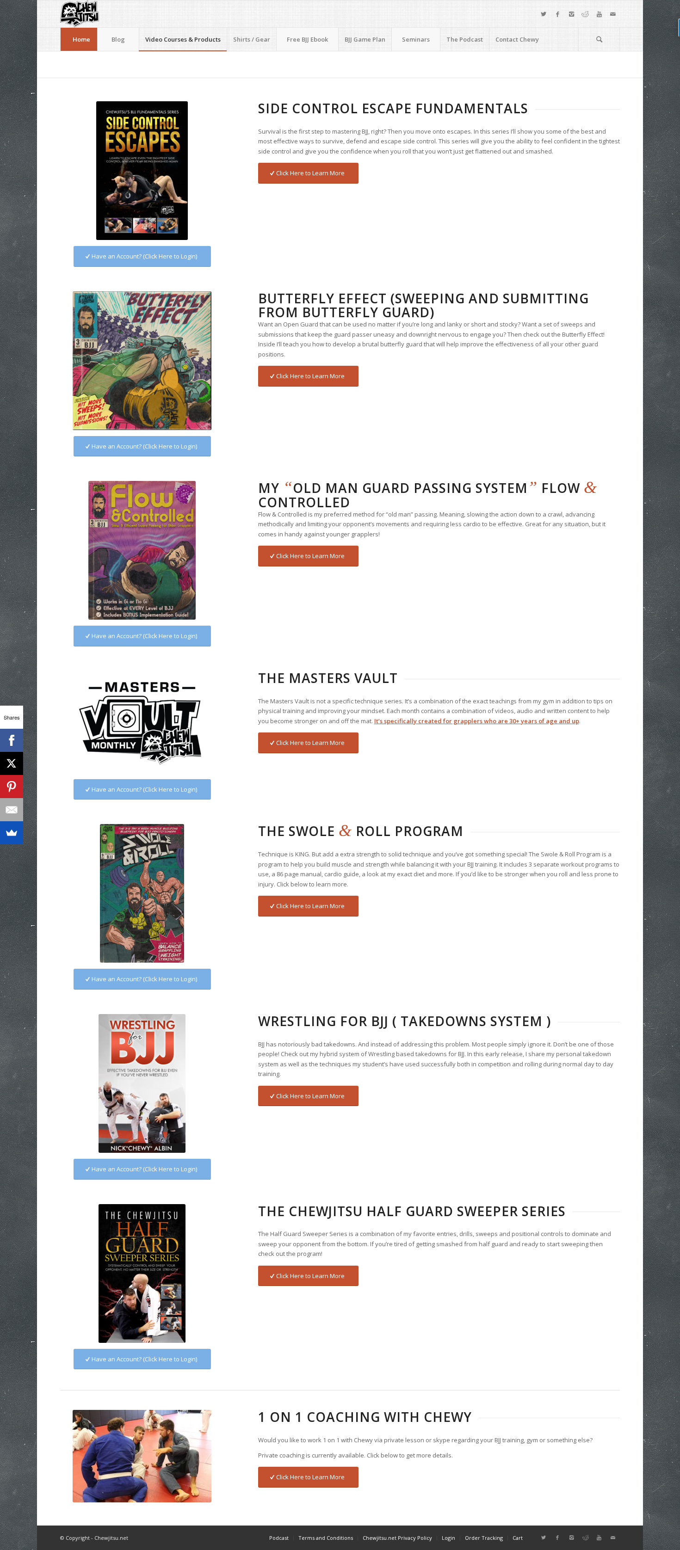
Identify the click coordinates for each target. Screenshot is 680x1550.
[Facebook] (557, 14)
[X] (11, 763)
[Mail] (613, 14)
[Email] (11, 809)
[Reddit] (585, 14)
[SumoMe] (11, 832)
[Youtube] (599, 14)
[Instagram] (571, 14)
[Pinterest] (11, 786)
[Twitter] (543, 14)
